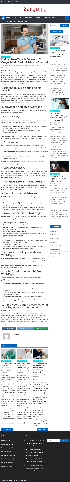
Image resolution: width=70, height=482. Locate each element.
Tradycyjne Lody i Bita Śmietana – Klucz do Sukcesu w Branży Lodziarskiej (43, 430)
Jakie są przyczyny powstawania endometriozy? (24, 365)
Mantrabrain (22, 480)
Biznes (8, 18)
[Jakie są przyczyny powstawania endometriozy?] (24, 354)
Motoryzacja (28, 18)
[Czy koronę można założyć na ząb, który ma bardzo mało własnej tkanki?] (59, 40)
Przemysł (39, 18)
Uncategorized (56, 253)
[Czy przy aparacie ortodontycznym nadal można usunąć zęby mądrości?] (40, 354)
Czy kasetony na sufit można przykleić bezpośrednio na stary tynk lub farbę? (35, 468)
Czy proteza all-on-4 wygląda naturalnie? (8, 365)
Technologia (10, 21)
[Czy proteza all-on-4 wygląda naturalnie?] (8, 354)
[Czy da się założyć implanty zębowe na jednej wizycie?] (59, 166)
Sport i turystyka (50, 18)
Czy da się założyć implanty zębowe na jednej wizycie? (58, 178)
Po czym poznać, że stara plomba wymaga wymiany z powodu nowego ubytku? (59, 116)
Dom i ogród (17, 18)
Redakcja (18, 65)
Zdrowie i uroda (23, 21)
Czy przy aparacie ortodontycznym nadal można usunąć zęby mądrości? (40, 367)
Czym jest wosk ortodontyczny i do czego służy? (8, 430)
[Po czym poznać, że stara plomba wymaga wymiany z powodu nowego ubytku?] (59, 103)
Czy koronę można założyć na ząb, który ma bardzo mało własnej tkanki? (58, 53)
